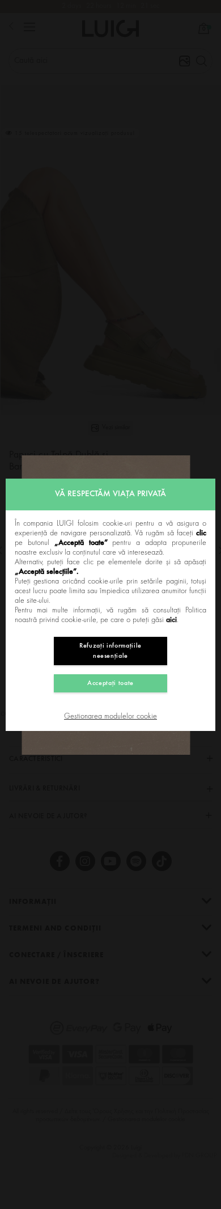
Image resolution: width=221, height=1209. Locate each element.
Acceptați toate (110, 683)
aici (171, 620)
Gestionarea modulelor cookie (110, 717)
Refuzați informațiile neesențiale (110, 651)
